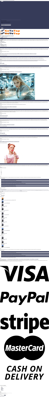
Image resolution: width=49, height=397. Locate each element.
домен (2, 190)
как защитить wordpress (13, 190)
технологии (10, 191)
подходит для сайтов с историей (32, 259)
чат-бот (25, 191)
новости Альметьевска (39, 60)
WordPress (4, 189)
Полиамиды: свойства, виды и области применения (8, 106)
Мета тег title (2, 63)
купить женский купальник (24, 190)
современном (20, 104)
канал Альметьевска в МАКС (14, 60)
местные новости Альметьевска (33, 60)
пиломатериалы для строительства (38, 190)
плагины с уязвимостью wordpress (44, 190)
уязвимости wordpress (18, 191)
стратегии (23, 104)
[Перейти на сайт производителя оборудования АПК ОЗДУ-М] (7, 0)
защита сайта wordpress (4, 190)
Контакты (2, 39)
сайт (8, 51)
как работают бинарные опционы (17, 190)
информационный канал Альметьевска (7, 60)
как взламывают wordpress (9, 190)
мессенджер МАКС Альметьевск (26, 60)
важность (11, 104)
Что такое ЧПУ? (2, 133)
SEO (2, 189)
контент (21, 190)
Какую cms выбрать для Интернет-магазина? (7, 124)
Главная (2, 387)
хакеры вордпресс (23, 191)
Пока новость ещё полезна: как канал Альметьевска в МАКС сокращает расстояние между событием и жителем (18, 53)
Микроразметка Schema (4, 115)
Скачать (2, 4)
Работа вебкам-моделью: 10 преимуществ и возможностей (9, 141)
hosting (0, 189)
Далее (1, 138)
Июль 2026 (2, 195)
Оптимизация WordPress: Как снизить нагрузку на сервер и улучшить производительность (10, 183)
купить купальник (27, 190)
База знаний (2, 3)
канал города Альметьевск (20, 60)
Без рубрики (1, 34)
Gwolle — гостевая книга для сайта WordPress (6, 180)
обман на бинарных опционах (33, 190)
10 (1, 172)
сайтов (18, 104)
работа (0, 191)
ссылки (7, 191)
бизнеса (9, 104)
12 (1, 173)
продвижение (16, 104)
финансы (21, 191)
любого (13, 104)
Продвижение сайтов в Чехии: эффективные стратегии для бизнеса (11, 71)
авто (11, 189)
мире (14, 104)
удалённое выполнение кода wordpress (14, 191)
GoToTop (6, 64)
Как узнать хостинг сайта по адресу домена (5, 257)
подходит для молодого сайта (20, 259)
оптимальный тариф (11, 259)
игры (6, 190)
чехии (25, 104)
